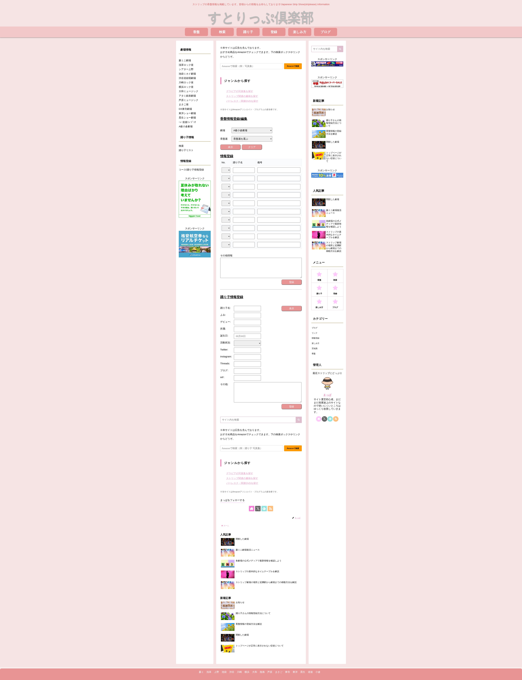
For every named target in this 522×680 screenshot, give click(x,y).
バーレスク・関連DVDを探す (242, 101)
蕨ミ (201, 672)
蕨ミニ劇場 (185, 60)
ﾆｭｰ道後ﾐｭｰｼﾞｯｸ (187, 122)
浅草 (208, 672)
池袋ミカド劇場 (187, 73)
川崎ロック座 (186, 82)
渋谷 (231, 672)
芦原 (269, 672)
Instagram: (226, 356)
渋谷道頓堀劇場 (187, 78)
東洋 (295, 672)
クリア (252, 147)
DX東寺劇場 (185, 109)
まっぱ (327, 394)
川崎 (239, 672)
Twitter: (224, 349)
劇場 (222, 130)
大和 (254, 672)
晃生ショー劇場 (187, 117)
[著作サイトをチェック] (251, 508)
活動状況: (225, 342)
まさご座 (184, 104)
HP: (222, 377)
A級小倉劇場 (186, 126)
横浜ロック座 (186, 87)
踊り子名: (225, 308)
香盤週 (224, 138)
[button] (299, 420)
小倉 (318, 672)
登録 (291, 282)
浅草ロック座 (186, 65)
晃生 (302, 672)
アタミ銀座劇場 (187, 95)
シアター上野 (186, 69)
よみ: (223, 315)
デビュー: (225, 321)
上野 (216, 672)
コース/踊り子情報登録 (191, 169)
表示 (230, 147)
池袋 (224, 672)
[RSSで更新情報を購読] (270, 508)
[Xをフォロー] (258, 508)
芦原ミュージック (188, 100)
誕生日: (224, 335)
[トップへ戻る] (518, 676)
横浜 (247, 672)
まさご (278, 672)
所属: (223, 328)
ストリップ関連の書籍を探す (242, 96)
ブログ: (224, 370)
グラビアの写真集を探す (239, 91)
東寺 (287, 672)
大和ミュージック (188, 91)
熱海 (262, 672)
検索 (181, 146)
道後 (310, 672)
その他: (224, 384)
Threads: (225, 363)
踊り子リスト (186, 150)
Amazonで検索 (293, 66)
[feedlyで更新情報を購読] (264, 508)
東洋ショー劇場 (187, 113)
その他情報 (226, 255)
